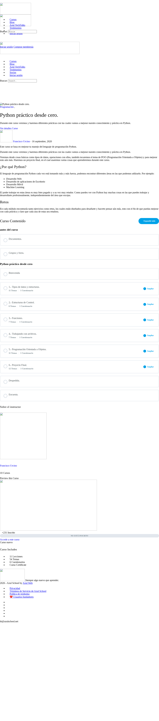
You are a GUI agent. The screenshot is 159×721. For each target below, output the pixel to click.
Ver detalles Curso (9, 128)
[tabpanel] (79, 179)
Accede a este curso (9, 539)
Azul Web (28, 583)
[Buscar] (1, 28)
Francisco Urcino (8, 465)
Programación (7, 107)
